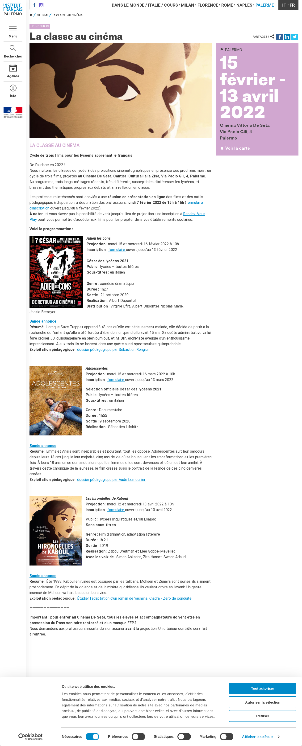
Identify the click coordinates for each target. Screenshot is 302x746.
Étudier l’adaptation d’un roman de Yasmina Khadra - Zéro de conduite (135, 598)
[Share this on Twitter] (294, 37)
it (284, 5)
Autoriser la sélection (262, 702)
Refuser (262, 716)
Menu (13, 36)
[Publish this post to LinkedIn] (287, 37)
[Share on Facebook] (279, 37)
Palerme (265, 5)
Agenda (13, 76)
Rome (227, 5)
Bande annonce (42, 321)
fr (292, 5)
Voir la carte (237, 148)
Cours (171, 5)
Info (13, 96)
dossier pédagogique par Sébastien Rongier (113, 349)
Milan (187, 5)
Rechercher (13, 56)
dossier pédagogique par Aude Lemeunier (111, 479)
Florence (207, 5)
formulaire (117, 249)
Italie (154, 5)
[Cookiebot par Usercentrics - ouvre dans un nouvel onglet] (30, 736)
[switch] (138, 736)
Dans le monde (128, 5)
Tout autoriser (262, 688)
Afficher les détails (257, 737)
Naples (244, 5)
